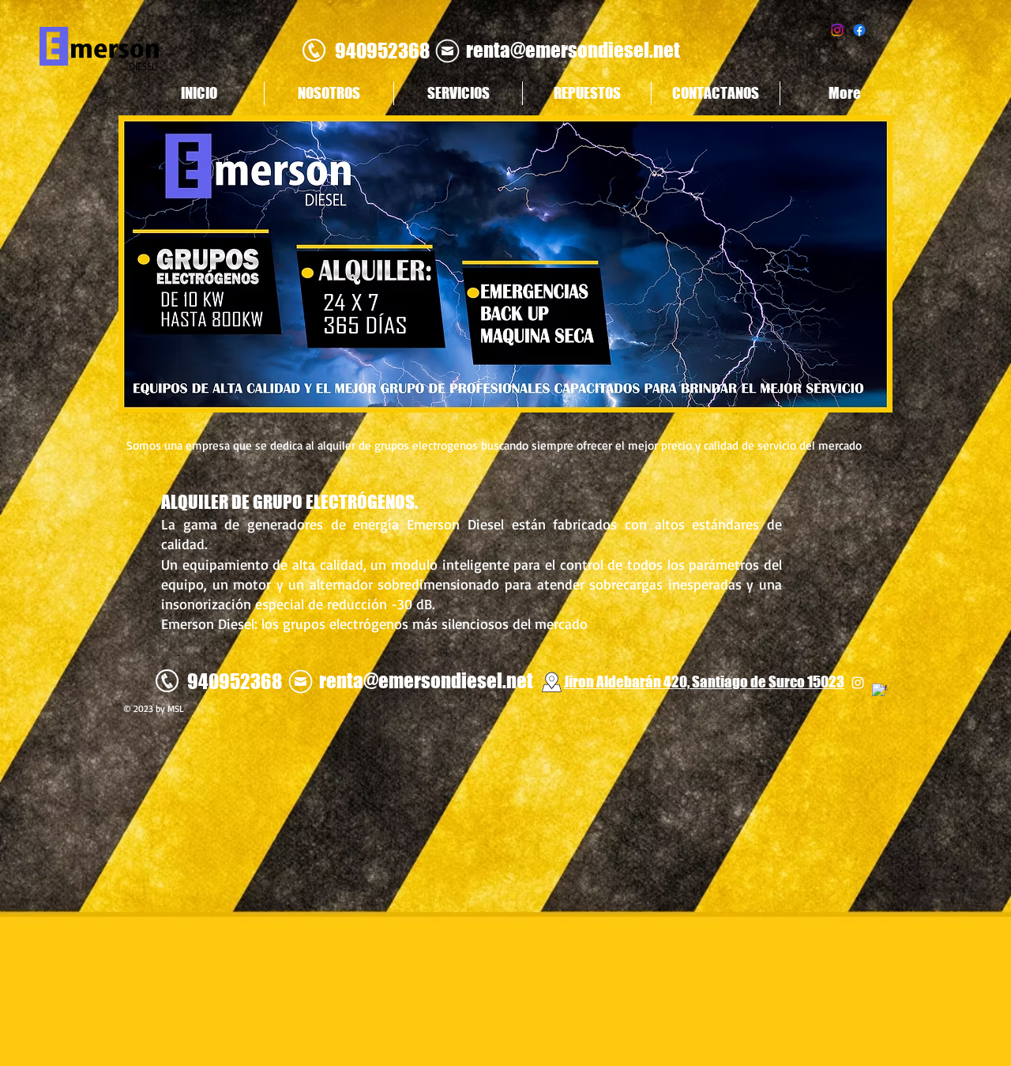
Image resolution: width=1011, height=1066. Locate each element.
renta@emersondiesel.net (573, 50)
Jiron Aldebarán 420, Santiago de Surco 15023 (704, 681)
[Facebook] (859, 30)
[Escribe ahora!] (447, 51)
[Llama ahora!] (314, 50)
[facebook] (880, 691)
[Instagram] (837, 30)
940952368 (382, 50)
